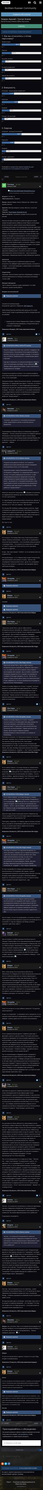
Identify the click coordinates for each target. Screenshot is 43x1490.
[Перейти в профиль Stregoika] (4, 579)
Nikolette (10, 409)
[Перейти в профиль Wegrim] (4, 1226)
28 (40, 1450)
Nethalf (10, 933)
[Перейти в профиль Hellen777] (4, 452)
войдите (13, 167)
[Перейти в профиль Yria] (4, 1085)
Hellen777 (11, 451)
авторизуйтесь (23, 1434)
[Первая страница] (2, 179)
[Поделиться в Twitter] (5, 1463)
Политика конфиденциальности (24, 1482)
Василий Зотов (22, 212)
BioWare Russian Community (20, 8)
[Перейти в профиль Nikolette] (4, 410)
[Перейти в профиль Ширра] (4, 532)
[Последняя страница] (40, 176)
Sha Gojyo (11, 622)
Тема (8, 1482)
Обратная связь (20, 1484)
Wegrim (10, 1225)
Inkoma (10, 338)
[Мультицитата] (3, 334)
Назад (6, 176)
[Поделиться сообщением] (39, 186)
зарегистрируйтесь (25, 167)
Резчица (8, 21)
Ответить (21, 26)
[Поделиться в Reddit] (2, 1463)
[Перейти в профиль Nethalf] (4, 934)
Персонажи (25, 21)
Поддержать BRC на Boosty (21, 14)
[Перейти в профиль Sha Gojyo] (4, 622)
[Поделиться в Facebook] (9, 1463)
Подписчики (19, 1450)
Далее (36, 176)
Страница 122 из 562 (21, 177)
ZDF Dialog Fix (28, 306)
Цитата (8, 334)
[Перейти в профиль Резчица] (4, 185)
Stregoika (10, 578)
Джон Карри (12, 212)
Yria (8, 1084)
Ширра (9, 531)
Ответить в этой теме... (13, 1443)
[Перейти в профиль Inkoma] (4, 339)
